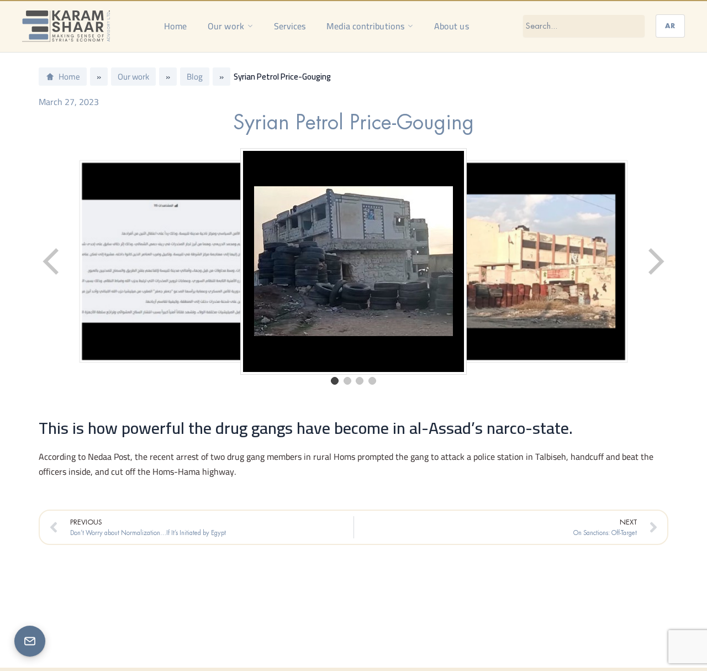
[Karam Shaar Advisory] (66, 26)
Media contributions (365, 26)
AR (670, 26)
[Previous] (52, 261)
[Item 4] (372, 381)
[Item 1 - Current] (335, 381)
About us (451, 26)
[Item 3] (359, 381)
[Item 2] (347, 381)
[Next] (655, 261)
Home (175, 26)
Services (290, 26)
